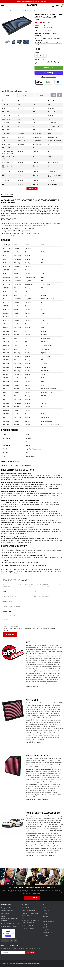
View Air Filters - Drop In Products (37, 799)
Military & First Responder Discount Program (32, 888)
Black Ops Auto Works (29, 910)
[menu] (2, 5)
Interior (45, 924)
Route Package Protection (9, 926)
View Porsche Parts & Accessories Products (40, 855)
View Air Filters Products (34, 742)
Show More (32, 188)
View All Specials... (28, 928)
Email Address (37, 592)
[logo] (32, 5)
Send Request (10, 634)
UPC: (36, 30)
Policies (3, 916)
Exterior (45, 919)
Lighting (45, 927)
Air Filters (40, 43)
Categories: (38, 40)
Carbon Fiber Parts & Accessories (28, 917)
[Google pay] (48, 82)
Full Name (6, 592)
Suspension (46, 930)
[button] (57, 5)
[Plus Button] (44, 55)
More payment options (49, 77)
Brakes (45, 908)
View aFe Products (32, 686)
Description (7, 195)
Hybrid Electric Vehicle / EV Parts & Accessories (31, 921)
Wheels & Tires (47, 932)
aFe (45, 25)
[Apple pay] (39, 82)
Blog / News (5, 913)
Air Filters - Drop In (50, 43)
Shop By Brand (27, 908)
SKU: (36, 28)
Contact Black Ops (7, 910)
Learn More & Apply (32, 897)
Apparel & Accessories (29, 925)
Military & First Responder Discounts (9, 919)
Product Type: (39, 33)
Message (6, 619)
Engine (45, 913)
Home (2, 10)
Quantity (36, 52)
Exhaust (45, 916)
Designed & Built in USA (8, 908)
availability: (38, 36)
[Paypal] (58, 82)
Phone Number (7, 601)
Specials (45, 935)
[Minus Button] (36, 55)
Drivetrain (46, 910)
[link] (7, 42)
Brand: (36, 25)
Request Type (7, 611)
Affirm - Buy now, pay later (10, 923)
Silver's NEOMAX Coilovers (30, 913)
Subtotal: (37, 60)
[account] (53, 5)
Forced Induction (48, 921)
